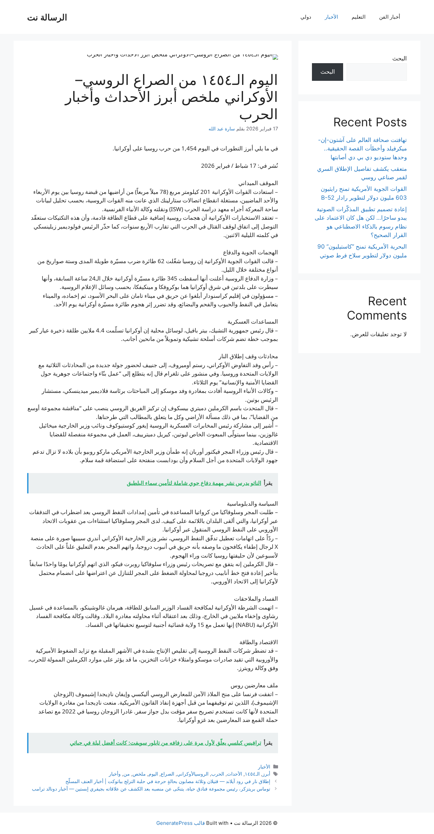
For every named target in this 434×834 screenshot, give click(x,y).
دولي (305, 17)
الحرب (217, 774)
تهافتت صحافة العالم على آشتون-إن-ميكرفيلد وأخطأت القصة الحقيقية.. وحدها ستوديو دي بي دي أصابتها (362, 149)
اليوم (153, 774)
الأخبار (331, 17)
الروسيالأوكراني (193, 774)
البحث (399, 58)
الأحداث (234, 774)
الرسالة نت (47, 17)
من (126, 774)
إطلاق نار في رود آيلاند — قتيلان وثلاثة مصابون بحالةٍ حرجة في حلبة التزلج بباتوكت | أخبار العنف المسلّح (167, 781)
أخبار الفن (389, 17)
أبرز (266, 774)
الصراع (167, 774)
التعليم (359, 17)
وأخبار (115, 774)
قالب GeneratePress (180, 823)
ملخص (139, 774)
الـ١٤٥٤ (252, 774)
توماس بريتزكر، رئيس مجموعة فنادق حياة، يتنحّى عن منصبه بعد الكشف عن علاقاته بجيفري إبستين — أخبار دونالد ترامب (151, 789)
